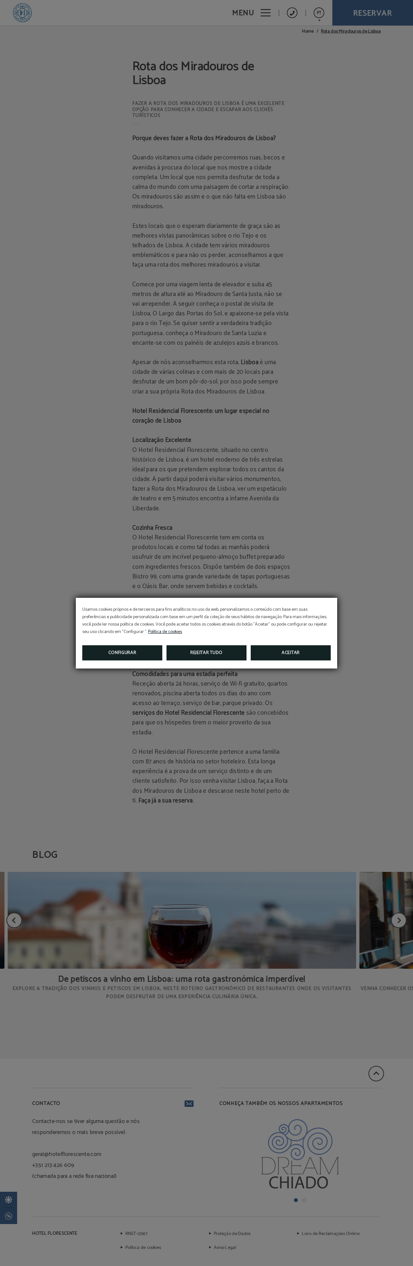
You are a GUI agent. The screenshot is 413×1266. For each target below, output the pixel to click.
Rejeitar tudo (206, 653)
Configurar (122, 653)
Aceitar (291, 653)
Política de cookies (165, 632)
